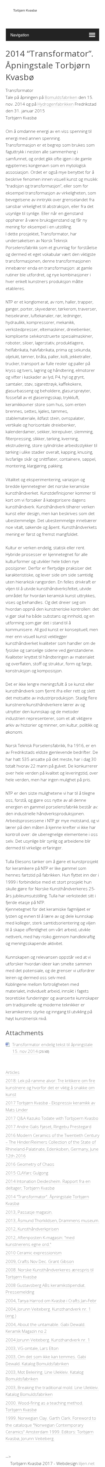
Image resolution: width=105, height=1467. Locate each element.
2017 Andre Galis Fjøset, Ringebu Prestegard (48, 1126)
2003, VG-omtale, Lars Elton (32, 1348)
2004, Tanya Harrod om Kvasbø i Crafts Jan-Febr (51, 1300)
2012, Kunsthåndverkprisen (32, 1229)
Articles (13, 1072)
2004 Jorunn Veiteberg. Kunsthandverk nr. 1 (48, 1340)
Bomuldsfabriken (61, 97)
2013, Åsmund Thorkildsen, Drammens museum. (52, 1220)
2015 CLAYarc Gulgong (27, 1173)
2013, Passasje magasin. (29, 1212)
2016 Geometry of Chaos (30, 1164)
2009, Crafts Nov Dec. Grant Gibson (40, 1261)
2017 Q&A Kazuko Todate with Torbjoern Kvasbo (52, 1118)
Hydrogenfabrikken (56, 104)
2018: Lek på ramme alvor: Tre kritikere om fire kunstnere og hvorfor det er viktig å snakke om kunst (50, 1087)
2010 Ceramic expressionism (34, 1252)
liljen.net (87, 1463)
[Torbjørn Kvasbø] (52, 14)
